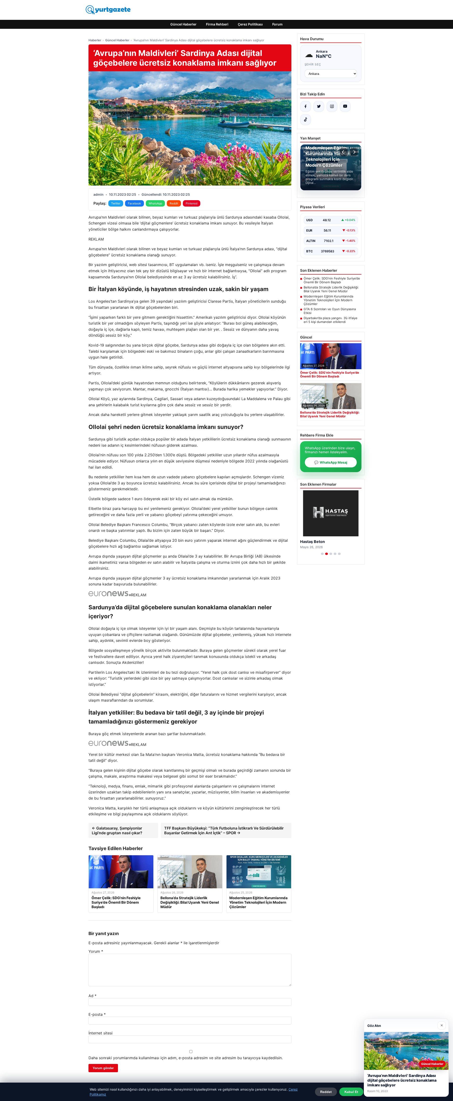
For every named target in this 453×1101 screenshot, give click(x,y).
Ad (92, 995)
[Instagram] (332, 106)
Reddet (326, 1092)
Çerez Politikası (250, 24)
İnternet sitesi (100, 1033)
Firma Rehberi (217, 24)
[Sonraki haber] (354, 152)
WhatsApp (155, 203)
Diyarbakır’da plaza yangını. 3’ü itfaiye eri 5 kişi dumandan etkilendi (330, 320)
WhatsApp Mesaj (330, 462)
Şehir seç (313, 64)
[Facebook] (305, 106)
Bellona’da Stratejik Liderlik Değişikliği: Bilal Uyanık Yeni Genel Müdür (331, 289)
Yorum (95, 951)
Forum (277, 24)
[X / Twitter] (318, 106)
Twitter (115, 203)
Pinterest (191, 203)
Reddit (174, 203)
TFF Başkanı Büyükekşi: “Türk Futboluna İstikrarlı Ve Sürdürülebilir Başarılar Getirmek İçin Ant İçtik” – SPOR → (224, 830)
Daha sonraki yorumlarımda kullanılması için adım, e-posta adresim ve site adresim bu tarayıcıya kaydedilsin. (185, 1057)
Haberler (94, 40)
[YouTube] (345, 106)
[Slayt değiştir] (322, 554)
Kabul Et (351, 1092)
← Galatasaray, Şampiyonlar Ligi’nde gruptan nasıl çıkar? (117, 830)
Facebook (134, 203)
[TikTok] (305, 119)
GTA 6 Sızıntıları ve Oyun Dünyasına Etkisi (330, 311)
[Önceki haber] (344, 152)
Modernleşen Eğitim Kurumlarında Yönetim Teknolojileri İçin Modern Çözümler (328, 300)
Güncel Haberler (183, 24)
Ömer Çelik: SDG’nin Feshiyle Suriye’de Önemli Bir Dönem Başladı (332, 280)
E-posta (97, 1014)
